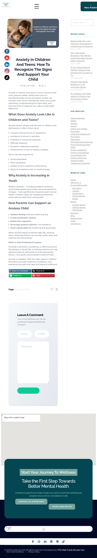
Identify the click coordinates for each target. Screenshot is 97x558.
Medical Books (79, 208)
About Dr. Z (76, 182)
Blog (73, 216)
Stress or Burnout (79, 158)
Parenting (75, 139)
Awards (75, 191)
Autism (74, 126)
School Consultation (80, 153)
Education (77, 188)
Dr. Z (44, 85)
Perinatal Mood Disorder (82, 142)
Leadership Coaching (80, 163)
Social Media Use (78, 155)
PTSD (73, 147)
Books (75, 199)
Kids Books (77, 210)
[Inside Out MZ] (5, 4)
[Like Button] (52, 289)
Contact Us (76, 224)
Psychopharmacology (80, 145)
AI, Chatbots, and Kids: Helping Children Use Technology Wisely (81, 96)
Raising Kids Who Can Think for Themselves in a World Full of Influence (82, 44)
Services (74, 213)
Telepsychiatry (77, 161)
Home (73, 180)
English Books (78, 205)
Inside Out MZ (22, 289)
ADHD (73, 121)
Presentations (78, 196)
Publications (78, 194)
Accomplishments (79, 185)
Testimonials (76, 218)
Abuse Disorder (78, 118)
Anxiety (74, 123)
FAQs (73, 221)
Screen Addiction (79, 150)
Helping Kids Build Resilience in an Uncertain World (79, 84)
